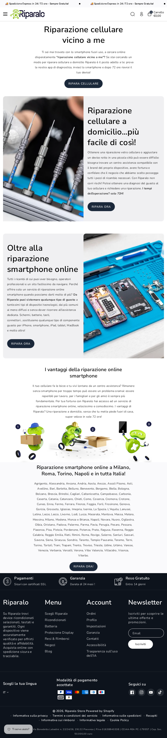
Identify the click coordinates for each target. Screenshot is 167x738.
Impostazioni (96, 626)
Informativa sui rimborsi (58, 720)
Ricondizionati (55, 620)
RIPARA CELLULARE (83, 84)
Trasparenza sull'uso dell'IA (102, 653)
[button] (6, 14)
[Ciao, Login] (141, 14)
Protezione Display (59, 632)
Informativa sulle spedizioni (121, 716)
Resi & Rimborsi (57, 639)
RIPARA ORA (101, 207)
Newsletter (145, 602)
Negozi (50, 645)
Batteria (51, 626)
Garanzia (93, 632)
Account (99, 602)
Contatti (93, 639)
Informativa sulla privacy (30, 716)
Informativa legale (92, 720)
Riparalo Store (75, 711)
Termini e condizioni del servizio (75, 716)
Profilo (92, 620)
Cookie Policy (119, 720)
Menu (53, 602)
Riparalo (16, 602)
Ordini (91, 614)
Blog (48, 651)
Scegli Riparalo (56, 614)
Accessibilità (96, 645)
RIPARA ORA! (83, 566)
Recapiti (151, 716)
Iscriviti (140, 644)
